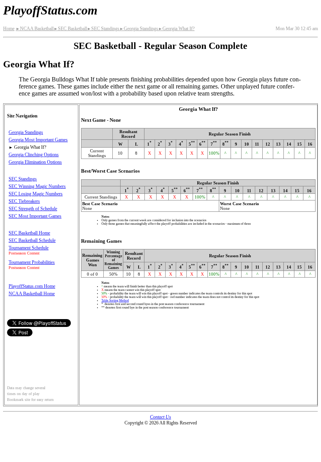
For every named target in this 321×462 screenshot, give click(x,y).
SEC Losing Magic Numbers (36, 194)
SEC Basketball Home (29, 233)
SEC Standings (103, 28)
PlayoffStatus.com (50, 10)
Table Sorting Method (115, 300)
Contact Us (160, 417)
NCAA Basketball (35, 28)
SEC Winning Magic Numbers (37, 186)
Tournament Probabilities (32, 262)
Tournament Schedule (29, 248)
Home (8, 28)
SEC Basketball (70, 28)
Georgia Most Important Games (38, 140)
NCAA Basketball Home (32, 293)
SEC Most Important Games (35, 216)
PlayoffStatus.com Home (32, 286)
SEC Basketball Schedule (32, 240)
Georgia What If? (176, 28)
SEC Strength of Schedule (33, 208)
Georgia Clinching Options (34, 154)
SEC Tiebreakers (24, 201)
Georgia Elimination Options (35, 162)
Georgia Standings (138, 28)
